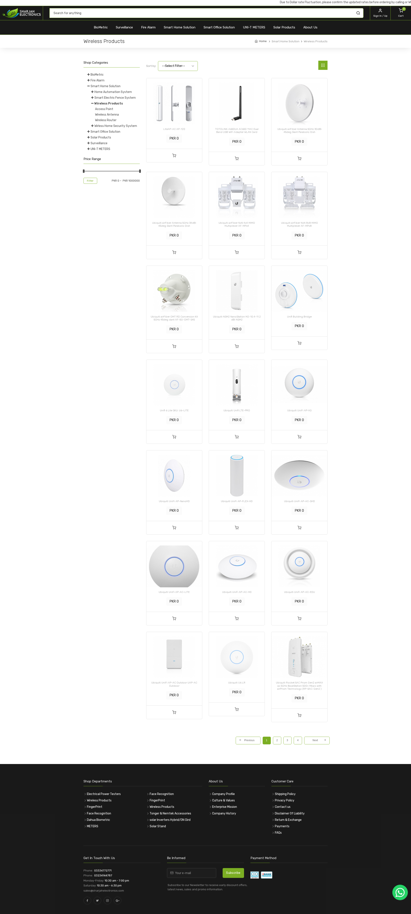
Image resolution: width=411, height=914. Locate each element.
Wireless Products (108, 103)
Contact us (282, 807)
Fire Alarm (148, 27)
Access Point (104, 109)
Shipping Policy (285, 794)
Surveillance (124, 27)
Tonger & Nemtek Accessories (170, 813)
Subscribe (233, 873)
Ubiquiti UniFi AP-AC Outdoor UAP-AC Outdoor (174, 684)
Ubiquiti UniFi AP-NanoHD (174, 501)
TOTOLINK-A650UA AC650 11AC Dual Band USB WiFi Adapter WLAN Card (237, 131)
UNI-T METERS (254, 27)
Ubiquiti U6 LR (236, 682)
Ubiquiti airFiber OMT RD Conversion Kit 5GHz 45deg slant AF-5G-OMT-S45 (174, 318)
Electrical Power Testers (104, 794)
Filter (90, 180)
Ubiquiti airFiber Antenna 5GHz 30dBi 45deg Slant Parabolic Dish (299, 131)
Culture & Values (223, 800)
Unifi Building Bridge (299, 316)
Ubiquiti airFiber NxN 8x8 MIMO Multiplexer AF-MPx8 (299, 224)
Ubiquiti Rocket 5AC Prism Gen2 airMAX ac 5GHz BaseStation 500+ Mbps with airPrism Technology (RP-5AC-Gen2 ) (299, 685)
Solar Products (284, 27)
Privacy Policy (284, 800)
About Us (310, 27)
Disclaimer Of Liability (290, 813)
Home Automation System (113, 92)
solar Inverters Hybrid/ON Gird (170, 820)
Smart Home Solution (179, 27)
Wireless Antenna (107, 114)
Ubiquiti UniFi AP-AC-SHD (299, 501)
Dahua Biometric (98, 820)
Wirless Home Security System (115, 126)
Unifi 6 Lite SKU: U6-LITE (174, 410)
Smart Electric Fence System (115, 98)
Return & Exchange (288, 820)
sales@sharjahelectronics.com (103, 890)
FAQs (278, 833)
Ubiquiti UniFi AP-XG (299, 410)
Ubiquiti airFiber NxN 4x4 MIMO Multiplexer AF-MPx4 (237, 224)
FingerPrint (94, 807)
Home (263, 41)
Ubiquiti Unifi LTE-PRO (236, 410)
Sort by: (151, 66)
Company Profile (223, 794)
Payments (282, 826)
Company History (224, 813)
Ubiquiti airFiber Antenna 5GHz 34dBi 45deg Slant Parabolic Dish (174, 224)
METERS (92, 826)
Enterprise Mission (224, 807)
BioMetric (101, 27)
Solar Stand (158, 826)
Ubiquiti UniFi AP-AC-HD (237, 592)
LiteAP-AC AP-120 (174, 129)
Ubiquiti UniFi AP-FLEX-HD (237, 501)
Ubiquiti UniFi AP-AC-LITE (174, 592)
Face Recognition (99, 813)
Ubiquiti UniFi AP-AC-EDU (299, 592)
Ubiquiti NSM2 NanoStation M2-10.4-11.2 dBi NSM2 (237, 318)
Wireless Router (105, 120)
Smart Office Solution (219, 27)
